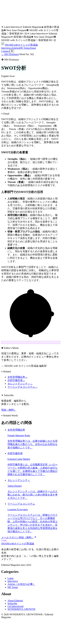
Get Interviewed (15, 606)
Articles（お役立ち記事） (21, 584)
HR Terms (24, 48)
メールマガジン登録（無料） (17, 537)
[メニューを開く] (12, 51)
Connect (5, 51)
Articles (15, 48)
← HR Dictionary (10, 54)
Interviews (6, 48)
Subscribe (12, 603)
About (33, 48)
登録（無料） (8, 410)
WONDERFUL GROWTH (21, 609)
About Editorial (15, 600)
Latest (10, 578)
